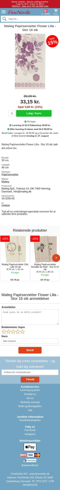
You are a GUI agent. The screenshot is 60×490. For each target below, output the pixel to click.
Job (30, 410)
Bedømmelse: (13, 327)
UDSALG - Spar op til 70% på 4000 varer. (30, 6)
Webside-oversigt (30, 402)
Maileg (5, 181)
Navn (5, 336)
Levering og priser (30, 390)
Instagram (30, 434)
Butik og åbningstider (30, 406)
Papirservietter (10, 174)
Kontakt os (30, 394)
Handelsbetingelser (30, 420)
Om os (30, 398)
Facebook (30, 430)
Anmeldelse (8, 307)
